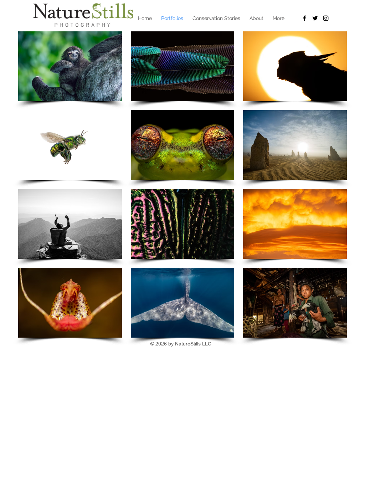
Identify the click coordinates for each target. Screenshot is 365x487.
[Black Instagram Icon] (325, 18)
